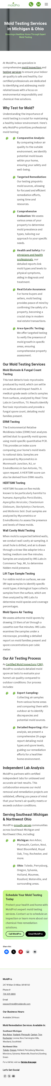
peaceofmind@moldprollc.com (16, 1004)
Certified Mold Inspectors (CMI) (24, 664)
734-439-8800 (9, 994)
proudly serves (22, 825)
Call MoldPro (15, 934)
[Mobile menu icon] (46, 4)
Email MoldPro (35, 934)
